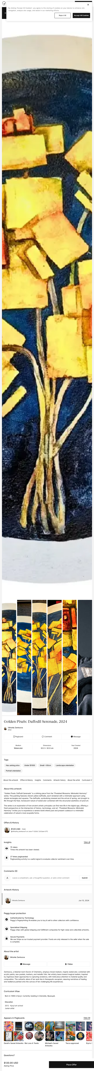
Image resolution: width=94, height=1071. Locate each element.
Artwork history (59, 780)
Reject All (62, 15)
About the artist (74, 780)
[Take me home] (4, 3)
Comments (47, 780)
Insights (38, 780)
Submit (85, 878)
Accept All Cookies (81, 15)
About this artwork (10, 780)
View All (87, 1018)
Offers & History (26, 780)
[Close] (88, 4)
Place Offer (71, 1064)
